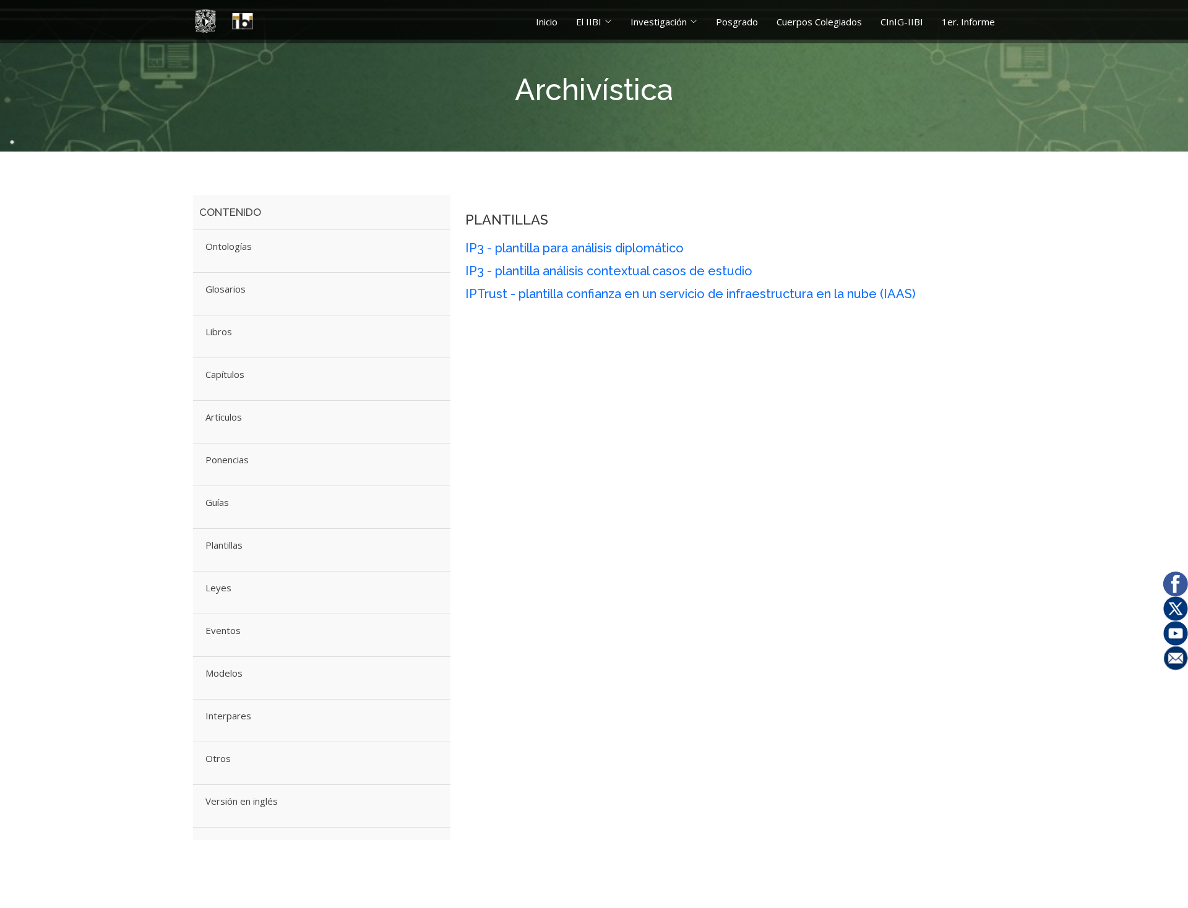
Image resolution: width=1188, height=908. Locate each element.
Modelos (224, 673)
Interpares (228, 715)
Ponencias (227, 459)
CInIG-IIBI (901, 21)
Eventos (223, 630)
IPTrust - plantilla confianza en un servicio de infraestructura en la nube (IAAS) (690, 293)
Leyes (218, 587)
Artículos (223, 417)
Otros (218, 758)
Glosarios (225, 289)
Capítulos (224, 374)
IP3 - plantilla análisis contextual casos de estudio (608, 270)
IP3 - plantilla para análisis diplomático (574, 248)
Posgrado (737, 21)
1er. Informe (968, 21)
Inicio (546, 21)
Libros (218, 331)
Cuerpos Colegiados (819, 21)
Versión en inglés (241, 801)
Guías (217, 502)
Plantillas (224, 545)
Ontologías (228, 246)
